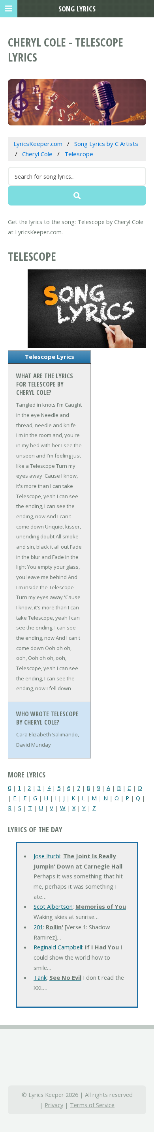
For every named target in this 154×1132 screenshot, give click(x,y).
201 (38, 927)
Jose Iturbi (47, 856)
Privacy (54, 1105)
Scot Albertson (53, 906)
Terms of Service (92, 1105)
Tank (40, 977)
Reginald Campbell (58, 947)
